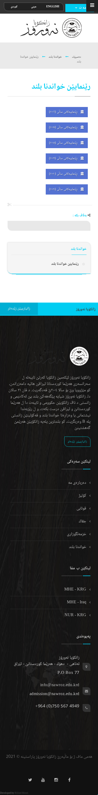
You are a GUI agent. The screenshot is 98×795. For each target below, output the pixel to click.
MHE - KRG (75, 589)
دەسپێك (76, 57)
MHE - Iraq (77, 602)
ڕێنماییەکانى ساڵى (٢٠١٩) (63, 158)
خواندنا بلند (55, 57)
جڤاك (83, 521)
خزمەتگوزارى (77, 534)
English (52, 6)
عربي (34, 6)
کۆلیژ (83, 495)
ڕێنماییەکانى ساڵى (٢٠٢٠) (63, 174)
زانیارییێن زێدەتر (19, 308)
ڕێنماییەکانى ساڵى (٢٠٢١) (63, 189)
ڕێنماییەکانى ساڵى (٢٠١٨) (63, 143)
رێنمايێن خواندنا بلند (65, 264)
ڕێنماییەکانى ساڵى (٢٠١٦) (63, 112)
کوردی (14, 6)
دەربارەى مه (77, 482)
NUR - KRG (76, 615)
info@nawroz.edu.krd (59, 685)
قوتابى (82, 508)
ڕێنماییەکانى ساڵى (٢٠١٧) (63, 127)
